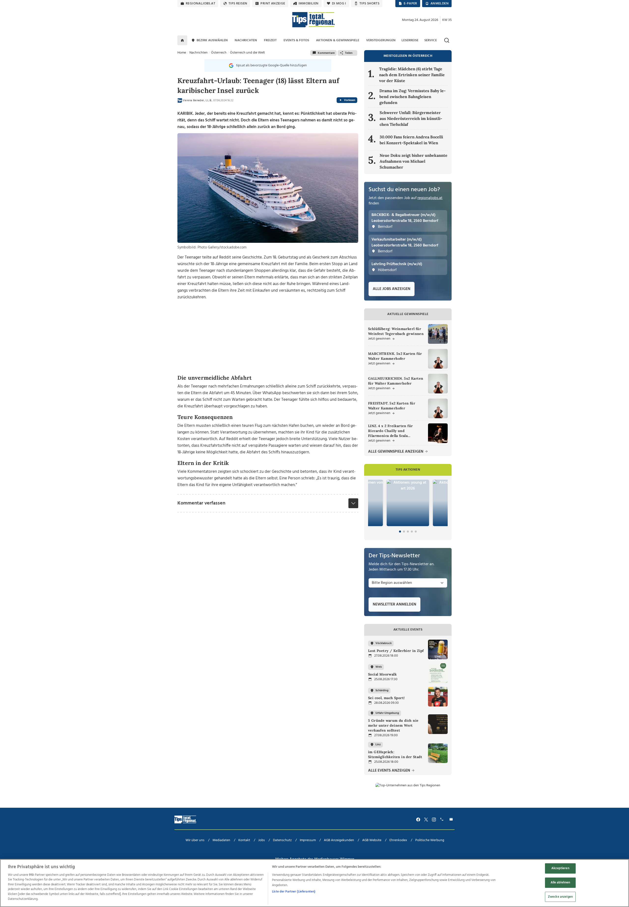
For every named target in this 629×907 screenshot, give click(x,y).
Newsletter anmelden (394, 604)
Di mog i (339, 3)
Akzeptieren (560, 868)
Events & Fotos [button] (296, 40)
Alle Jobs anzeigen (391, 289)
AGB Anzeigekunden (339, 840)
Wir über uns (195, 840)
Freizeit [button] (270, 40)
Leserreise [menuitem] (409, 40)
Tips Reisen (238, 3)
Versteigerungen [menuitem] (381, 40)
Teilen (349, 53)
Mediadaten (221, 840)
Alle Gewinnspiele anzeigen (396, 451)
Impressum (308, 840)
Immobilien (309, 3)
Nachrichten (198, 53)
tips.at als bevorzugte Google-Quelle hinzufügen (271, 65)
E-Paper (410, 3)
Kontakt (244, 840)
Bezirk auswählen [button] (212, 40)
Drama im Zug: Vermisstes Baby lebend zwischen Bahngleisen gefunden (412, 96)
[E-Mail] (452, 819)
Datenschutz (282, 840)
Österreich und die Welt (247, 53)
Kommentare (326, 53)
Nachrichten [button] (246, 40)
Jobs (261, 840)
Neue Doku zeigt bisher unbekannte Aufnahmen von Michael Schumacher (413, 161)
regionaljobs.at (200, 3)
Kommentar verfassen (201, 503)
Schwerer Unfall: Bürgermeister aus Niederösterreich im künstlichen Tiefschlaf (411, 118)
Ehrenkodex (398, 840)
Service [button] (430, 40)
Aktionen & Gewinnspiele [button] (337, 40)
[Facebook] (418, 819)
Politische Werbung (429, 840)
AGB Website (371, 840)
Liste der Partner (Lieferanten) (293, 891)
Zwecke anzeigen (560, 896)
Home (181, 53)
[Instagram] (434, 819)
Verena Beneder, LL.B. (197, 100)
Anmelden (439, 3)
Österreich (219, 53)
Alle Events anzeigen (389, 770)
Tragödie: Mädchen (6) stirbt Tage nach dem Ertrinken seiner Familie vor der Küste (412, 74)
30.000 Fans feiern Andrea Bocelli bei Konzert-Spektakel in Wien (411, 139)
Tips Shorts (369, 3)
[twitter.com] (426, 819)
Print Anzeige (272, 3)
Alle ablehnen (560, 882)
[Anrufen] (442, 819)
